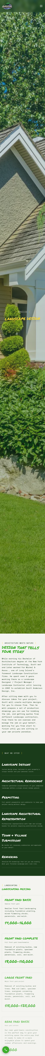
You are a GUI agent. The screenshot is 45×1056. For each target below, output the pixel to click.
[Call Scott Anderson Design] (5, 1049)
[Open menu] (41, 6)
